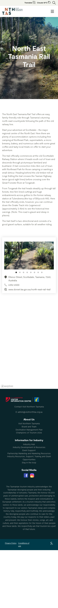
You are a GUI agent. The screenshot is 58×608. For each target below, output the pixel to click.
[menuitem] (29, 423)
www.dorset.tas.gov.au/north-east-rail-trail (29, 289)
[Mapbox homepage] (7, 386)
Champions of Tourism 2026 (29, 432)
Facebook (26, 475)
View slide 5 (31, 272)
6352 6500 (13, 284)
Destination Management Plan (29, 429)
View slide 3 (23, 272)
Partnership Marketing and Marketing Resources (29, 453)
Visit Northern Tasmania (29, 423)
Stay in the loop (29, 462)
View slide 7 (38, 272)
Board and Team (29, 426)
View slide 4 (27, 272)
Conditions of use (23, 544)
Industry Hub (29, 444)
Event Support (29, 450)
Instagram (32, 475)
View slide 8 (42, 272)
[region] (29, 346)
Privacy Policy (10, 543)
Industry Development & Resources (29, 447)
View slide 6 (34, 272)
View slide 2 (20, 272)
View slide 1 (16, 272)
